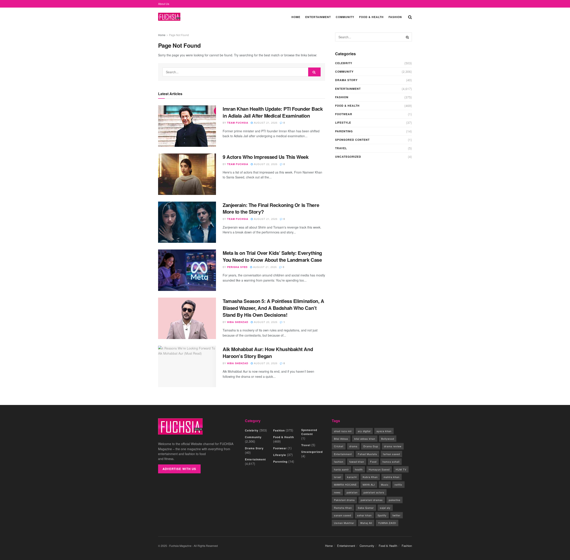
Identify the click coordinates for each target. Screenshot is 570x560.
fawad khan (356, 461)
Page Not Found (179, 35)
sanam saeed (342, 515)
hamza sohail (391, 461)
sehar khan (364, 515)
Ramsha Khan (343, 507)
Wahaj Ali (366, 523)
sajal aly (385, 507)
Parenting (344, 131)
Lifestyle (343, 123)
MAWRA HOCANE (345, 484)
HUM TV (401, 469)
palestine (394, 500)
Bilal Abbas (341, 438)
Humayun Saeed (379, 469)
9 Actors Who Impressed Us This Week (266, 156)
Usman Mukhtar (344, 523)
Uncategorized (348, 157)
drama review (392, 446)
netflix (398, 484)
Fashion (395, 17)
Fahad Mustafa (367, 454)
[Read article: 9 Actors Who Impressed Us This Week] (187, 174)
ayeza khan (384, 431)
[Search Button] (410, 16)
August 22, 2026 (265, 164)
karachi (352, 477)
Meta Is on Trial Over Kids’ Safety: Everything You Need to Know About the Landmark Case (272, 256)
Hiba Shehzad (237, 322)
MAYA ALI (369, 484)
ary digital (364, 431)
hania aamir (341, 469)
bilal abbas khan (364, 438)
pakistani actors (374, 492)
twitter (397, 515)
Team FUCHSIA (237, 122)
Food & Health (371, 17)
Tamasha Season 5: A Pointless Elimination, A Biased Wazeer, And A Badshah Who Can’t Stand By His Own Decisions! (273, 307)
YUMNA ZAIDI (387, 523)
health (359, 469)
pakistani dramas (372, 500)
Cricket (338, 446)
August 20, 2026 (265, 322)
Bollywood (387, 438)
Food (373, 461)
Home (295, 17)
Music (385, 484)
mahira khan (391, 477)
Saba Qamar (366, 507)
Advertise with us (179, 469)
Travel (341, 148)
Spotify (382, 515)
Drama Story (346, 80)
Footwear (343, 114)
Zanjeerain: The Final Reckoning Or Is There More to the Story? (271, 208)
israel (337, 477)
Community (345, 17)
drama (353, 446)
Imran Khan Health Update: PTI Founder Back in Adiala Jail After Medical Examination (273, 112)
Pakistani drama (344, 500)
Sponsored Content (352, 140)
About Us (163, 4)
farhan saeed (391, 454)
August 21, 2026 (265, 122)
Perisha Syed (237, 267)
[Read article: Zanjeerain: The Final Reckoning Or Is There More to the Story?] (187, 222)
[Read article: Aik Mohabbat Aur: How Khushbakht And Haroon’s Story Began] (187, 366)
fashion (338, 461)
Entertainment (318, 17)
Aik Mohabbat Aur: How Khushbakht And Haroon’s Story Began (268, 352)
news (337, 492)
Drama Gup (370, 446)
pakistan (352, 492)
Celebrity (343, 63)
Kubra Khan (370, 477)
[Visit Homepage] (169, 17)
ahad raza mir (343, 431)
